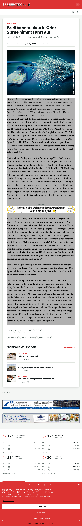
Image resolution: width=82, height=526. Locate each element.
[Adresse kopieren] (40, 331)
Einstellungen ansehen (41, 518)
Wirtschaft (12, 23)
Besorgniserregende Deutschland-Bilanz (36, 367)
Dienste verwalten (8, 501)
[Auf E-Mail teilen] (35, 331)
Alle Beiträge (68, 347)
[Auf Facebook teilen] (20, 331)
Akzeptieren (41, 506)
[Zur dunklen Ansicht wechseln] (78, 4)
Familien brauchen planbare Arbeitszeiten (36, 379)
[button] (79, 485)
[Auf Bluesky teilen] (30, 331)
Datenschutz (43, 523)
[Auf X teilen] (25, 331)
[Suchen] (73, 12)
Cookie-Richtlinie (33, 523)
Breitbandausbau (13, 337)
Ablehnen (41, 512)
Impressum (51, 523)
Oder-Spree (32, 337)
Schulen (41, 337)
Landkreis (23, 337)
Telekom (48, 337)
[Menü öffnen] (77, 12)
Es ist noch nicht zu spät (28, 356)
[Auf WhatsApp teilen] (15, 331)
